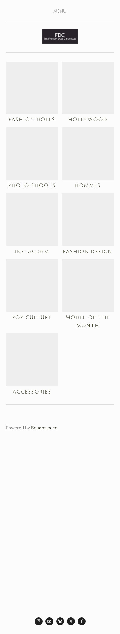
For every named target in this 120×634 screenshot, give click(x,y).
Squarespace (44, 427)
